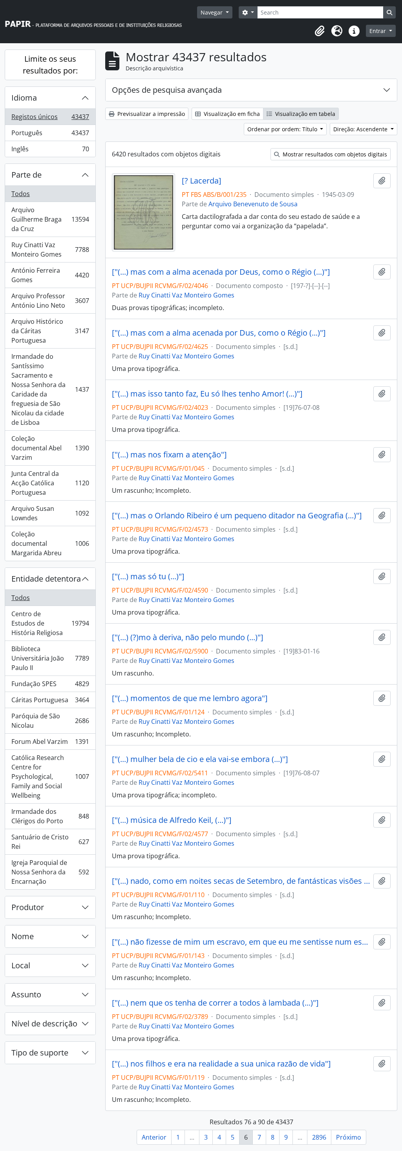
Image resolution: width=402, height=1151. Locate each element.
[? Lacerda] (201, 180)
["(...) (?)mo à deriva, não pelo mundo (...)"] (187, 637)
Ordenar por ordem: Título (283, 129)
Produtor (27, 907)
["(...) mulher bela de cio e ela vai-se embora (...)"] (200, 759)
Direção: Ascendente (361, 129)
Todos (20, 193)
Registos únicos (50, 118)
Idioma (24, 97)
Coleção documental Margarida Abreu (50, 543)
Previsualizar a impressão (150, 113)
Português (50, 135)
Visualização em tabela (304, 113)
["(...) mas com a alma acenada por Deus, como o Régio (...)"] (221, 272)
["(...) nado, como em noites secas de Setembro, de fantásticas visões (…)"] (241, 881)
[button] (319, 31)
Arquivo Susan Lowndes (50, 513)
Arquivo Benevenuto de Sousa (253, 204)
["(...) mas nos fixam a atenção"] (169, 454)
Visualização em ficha (231, 113)
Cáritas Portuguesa (50, 702)
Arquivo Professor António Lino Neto (50, 301)
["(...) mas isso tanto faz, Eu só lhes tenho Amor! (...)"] (207, 393)
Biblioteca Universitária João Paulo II (50, 658)
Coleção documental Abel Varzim (50, 448)
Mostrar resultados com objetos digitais (334, 154)
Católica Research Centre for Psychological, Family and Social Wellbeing (50, 776)
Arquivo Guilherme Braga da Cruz (50, 219)
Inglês (50, 151)
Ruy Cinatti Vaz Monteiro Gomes (50, 249)
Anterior (154, 1137)
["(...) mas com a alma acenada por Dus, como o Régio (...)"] (219, 333)
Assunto (26, 994)
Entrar (378, 31)
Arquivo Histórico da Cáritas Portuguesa (50, 331)
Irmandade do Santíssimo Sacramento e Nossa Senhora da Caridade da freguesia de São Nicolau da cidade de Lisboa (50, 389)
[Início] (97, 22)
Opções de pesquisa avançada (167, 89)
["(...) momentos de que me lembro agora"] (190, 698)
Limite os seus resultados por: (50, 64)
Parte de (26, 174)
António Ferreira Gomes (50, 275)
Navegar (212, 12)
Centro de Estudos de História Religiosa (50, 623)
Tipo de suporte (39, 1052)
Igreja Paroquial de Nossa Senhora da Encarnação (50, 872)
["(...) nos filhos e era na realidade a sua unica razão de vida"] (221, 1063)
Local (20, 965)
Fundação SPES (50, 685)
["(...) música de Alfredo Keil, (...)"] (172, 820)
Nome (22, 936)
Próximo (348, 1137)
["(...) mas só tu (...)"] (148, 576)
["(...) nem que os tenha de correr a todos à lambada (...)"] (215, 1003)
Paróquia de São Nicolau (50, 721)
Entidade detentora (46, 578)
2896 (319, 1137)
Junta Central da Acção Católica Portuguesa (50, 483)
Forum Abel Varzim (50, 743)
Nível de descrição (44, 1023)
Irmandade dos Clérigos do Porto (50, 816)
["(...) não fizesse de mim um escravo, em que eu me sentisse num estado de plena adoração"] (241, 942)
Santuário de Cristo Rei (50, 842)
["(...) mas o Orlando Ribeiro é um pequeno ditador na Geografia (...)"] (237, 515)
